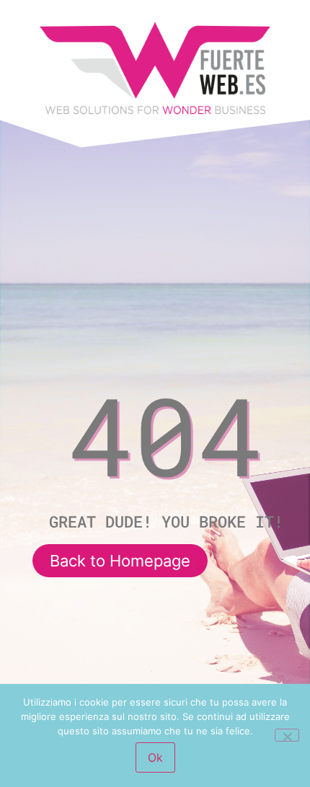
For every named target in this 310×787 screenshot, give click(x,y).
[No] (287, 735)
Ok (155, 757)
